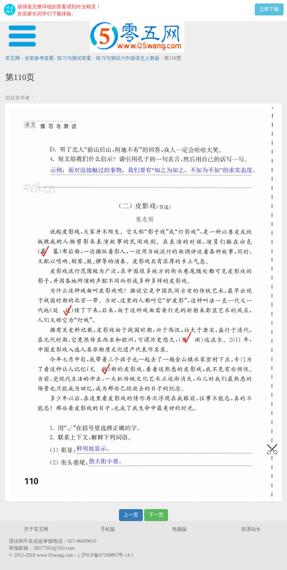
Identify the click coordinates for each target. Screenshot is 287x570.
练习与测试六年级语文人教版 (128, 58)
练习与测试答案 (74, 58)
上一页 (131, 515)
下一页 (156, 515)
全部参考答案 (39, 58)
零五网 (12, 58)
